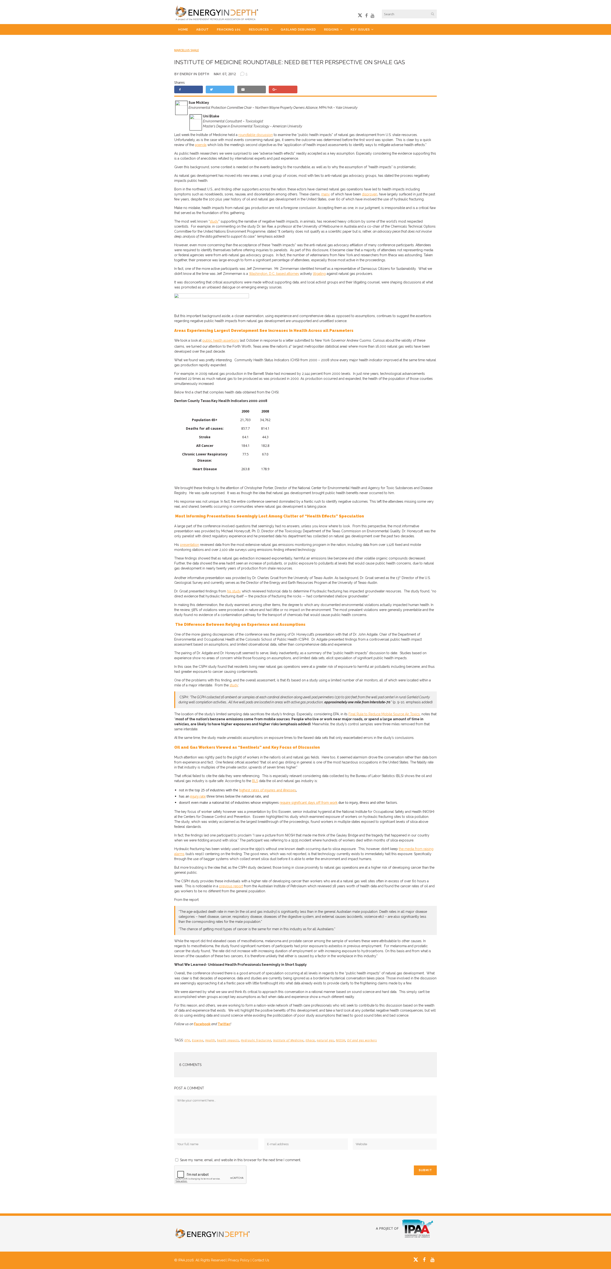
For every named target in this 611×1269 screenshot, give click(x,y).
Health (210, 1040)
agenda (200, 145)
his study (234, 591)
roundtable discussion (255, 135)
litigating (319, 274)
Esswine (197, 1040)
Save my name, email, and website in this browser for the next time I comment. (240, 1160)
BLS (255, 781)
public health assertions (220, 340)
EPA (187, 1040)
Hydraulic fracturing (256, 1040)
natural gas (325, 1040)
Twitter (224, 1024)
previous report (231, 886)
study (214, 221)
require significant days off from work (308, 802)
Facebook (202, 1024)
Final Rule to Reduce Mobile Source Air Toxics (384, 714)
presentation (189, 545)
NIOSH (340, 1040)
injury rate (198, 796)
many (325, 194)
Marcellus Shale (186, 50)
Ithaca (310, 1040)
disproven (369, 194)
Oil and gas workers (362, 1040)
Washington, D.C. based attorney (274, 274)
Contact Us (260, 1260)
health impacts (228, 1040)
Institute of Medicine (288, 1040)
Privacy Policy (239, 1260)
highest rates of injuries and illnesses (267, 790)
